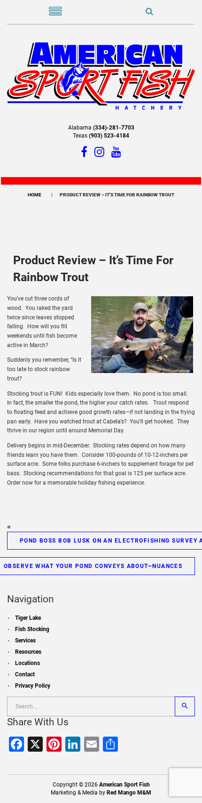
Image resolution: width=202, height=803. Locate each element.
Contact (25, 674)
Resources (28, 652)
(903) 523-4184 (109, 135)
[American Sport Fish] (101, 75)
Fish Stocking (32, 629)
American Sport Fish (124, 784)
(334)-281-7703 (113, 127)
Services (25, 640)
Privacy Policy (32, 685)
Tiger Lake (28, 618)
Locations (27, 663)
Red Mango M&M (129, 792)
